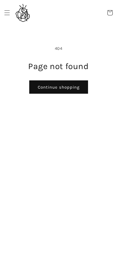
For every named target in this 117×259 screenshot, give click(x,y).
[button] (7, 13)
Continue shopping (59, 87)
